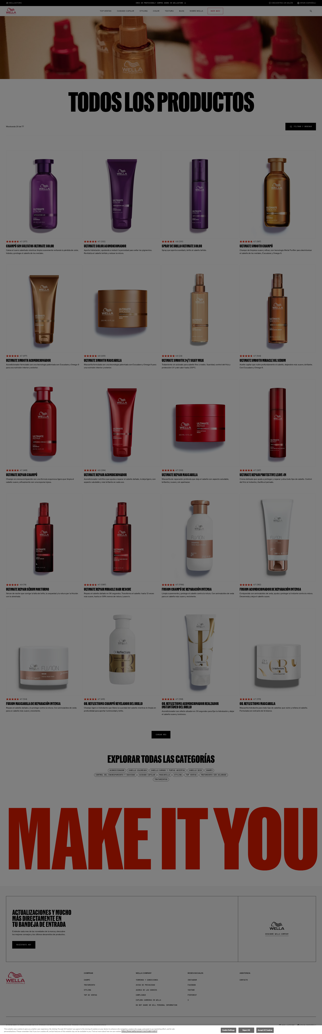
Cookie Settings (228, 1030)
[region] (161, 1029)
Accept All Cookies (265, 1030)
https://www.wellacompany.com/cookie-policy (139, 1031)
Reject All (246, 1030)
